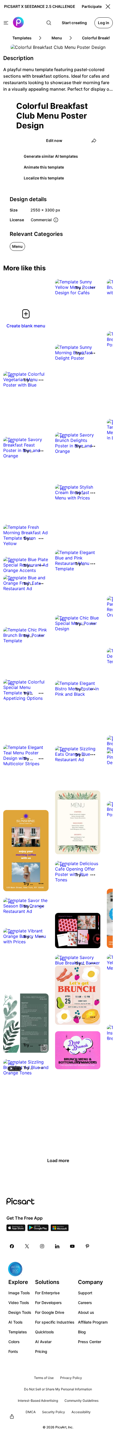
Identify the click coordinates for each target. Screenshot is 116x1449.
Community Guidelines (81, 1401)
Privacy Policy (71, 1378)
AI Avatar (43, 1341)
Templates (17, 1332)
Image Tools (19, 1292)
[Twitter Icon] (27, 1246)
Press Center (89, 1341)
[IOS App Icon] (15, 1229)
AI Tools (15, 1322)
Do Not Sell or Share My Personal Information (58, 1389)
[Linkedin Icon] (57, 1246)
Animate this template (44, 167)
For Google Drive (49, 1312)
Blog (82, 1332)
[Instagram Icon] (42, 1246)
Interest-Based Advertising (38, 1401)
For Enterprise (47, 1292)
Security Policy (53, 1412)
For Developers (48, 1302)
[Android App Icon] (38, 1229)
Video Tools (18, 1302)
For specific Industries (54, 1322)
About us (86, 1312)
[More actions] (92, 287)
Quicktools (44, 1332)
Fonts (13, 1351)
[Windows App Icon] (60, 1229)
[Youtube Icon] (72, 1246)
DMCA (31, 1412)
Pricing (41, 1351)
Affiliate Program (93, 1322)
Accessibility (81, 1412)
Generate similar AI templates (51, 156)
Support (85, 1292)
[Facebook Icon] (11, 1246)
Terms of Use (44, 1378)
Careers (85, 1302)
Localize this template (44, 178)
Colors (14, 1341)
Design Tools (19, 1312)
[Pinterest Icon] (87, 1246)
